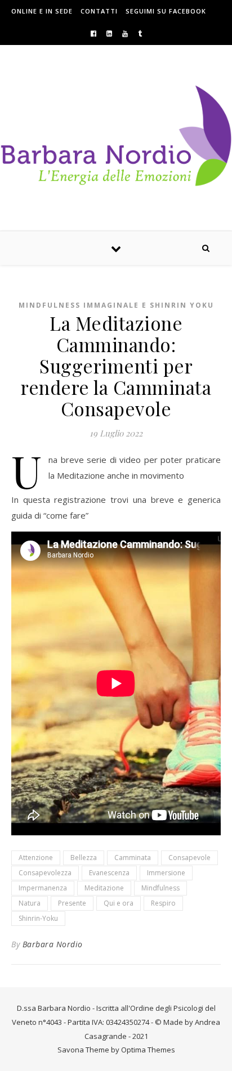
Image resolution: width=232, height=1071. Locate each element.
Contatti (99, 11)
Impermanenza (43, 888)
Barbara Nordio (53, 944)
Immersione (166, 873)
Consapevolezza (45, 873)
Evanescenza (109, 873)
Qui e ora (118, 903)
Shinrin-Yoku (38, 918)
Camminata (132, 857)
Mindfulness (160, 888)
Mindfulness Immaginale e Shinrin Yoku (116, 305)
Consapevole (189, 857)
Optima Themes (148, 1050)
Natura (30, 903)
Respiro (163, 903)
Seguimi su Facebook (166, 11)
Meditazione (104, 888)
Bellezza (83, 857)
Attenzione (36, 857)
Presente (72, 903)
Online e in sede (42, 11)
